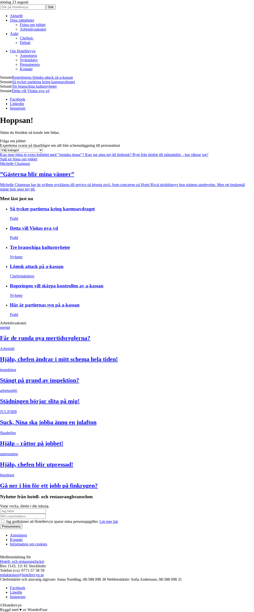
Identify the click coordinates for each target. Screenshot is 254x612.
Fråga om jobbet (32, 25)
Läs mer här (108, 521)
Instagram (17, 108)
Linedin (16, 592)
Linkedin (17, 104)
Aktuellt (16, 16)
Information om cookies (28, 544)
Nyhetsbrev (29, 60)
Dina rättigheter (22, 20)
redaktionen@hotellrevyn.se (22, 575)
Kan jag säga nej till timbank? (108, 155)
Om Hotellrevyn (22, 51)
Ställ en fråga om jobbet (18, 159)
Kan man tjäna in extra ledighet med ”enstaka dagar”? (42, 155)
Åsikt (14, 34)
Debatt (25, 42)
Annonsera (28, 55)
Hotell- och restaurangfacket (22, 561)
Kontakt (26, 69)
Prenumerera (30, 64)
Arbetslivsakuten (33, 29)
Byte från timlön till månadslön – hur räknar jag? (170, 155)
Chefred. (26, 38)
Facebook (17, 99)
